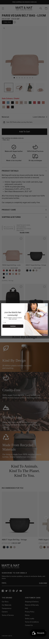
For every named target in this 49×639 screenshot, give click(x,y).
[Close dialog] (46, 305)
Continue (12, 326)
